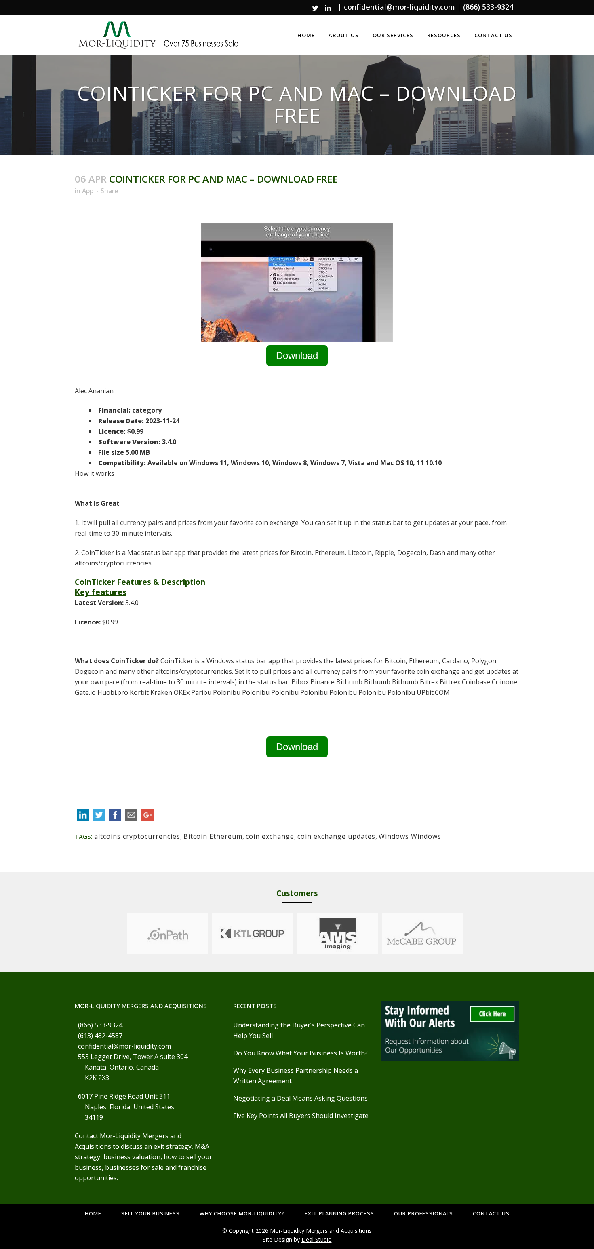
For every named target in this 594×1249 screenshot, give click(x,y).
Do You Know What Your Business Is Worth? (300, 1053)
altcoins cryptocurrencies (137, 836)
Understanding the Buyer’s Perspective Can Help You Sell (299, 1030)
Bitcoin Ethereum (212, 836)
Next (470, 933)
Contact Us (491, 1213)
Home (93, 1213)
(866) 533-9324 (488, 7)
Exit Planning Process (339, 1213)
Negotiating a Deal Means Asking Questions (300, 1098)
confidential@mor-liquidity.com (399, 7)
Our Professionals (423, 1213)
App (87, 190)
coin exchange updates (336, 836)
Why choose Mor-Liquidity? (242, 1213)
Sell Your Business (150, 1213)
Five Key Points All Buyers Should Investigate (301, 1115)
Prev (119, 933)
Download (297, 355)
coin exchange (270, 836)
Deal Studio (316, 1239)
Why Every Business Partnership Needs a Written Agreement (295, 1075)
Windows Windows (410, 836)
